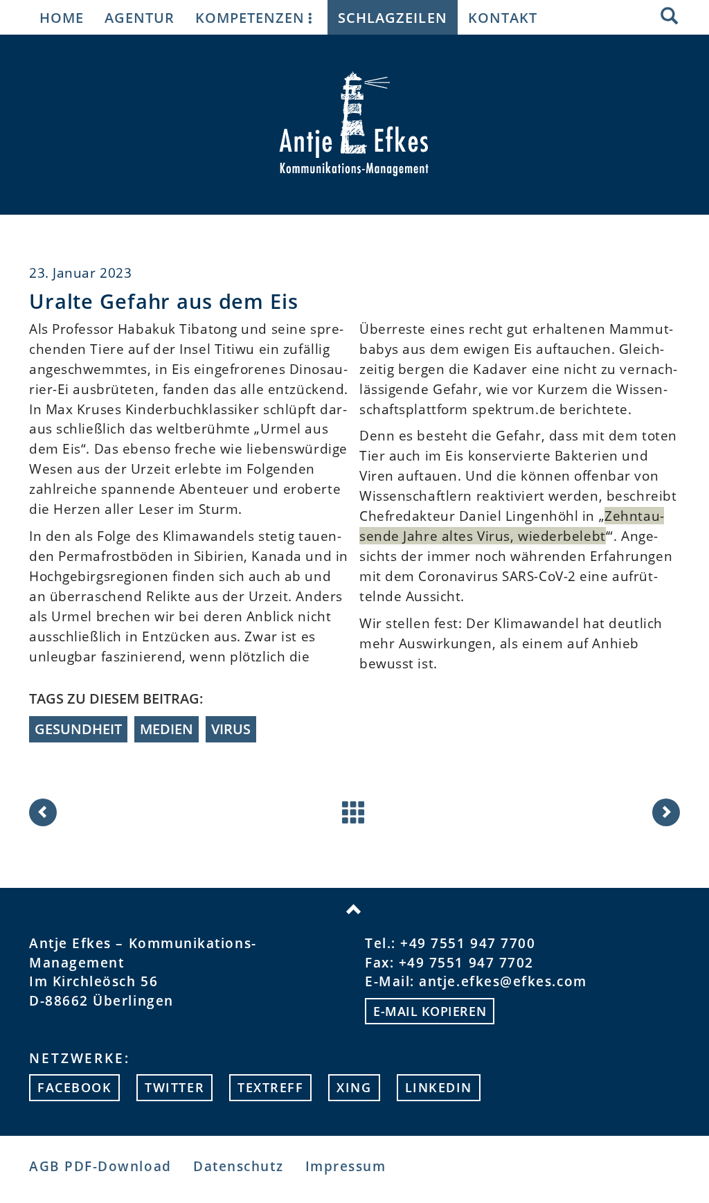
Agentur (139, 17)
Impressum (345, 1166)
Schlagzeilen (392, 17)
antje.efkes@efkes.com (502, 981)
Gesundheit (78, 729)
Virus (231, 729)
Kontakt (502, 17)
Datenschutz (238, 1166)
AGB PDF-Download (100, 1166)
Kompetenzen (250, 17)
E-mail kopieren (429, 1011)
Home (61, 17)
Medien (166, 729)
